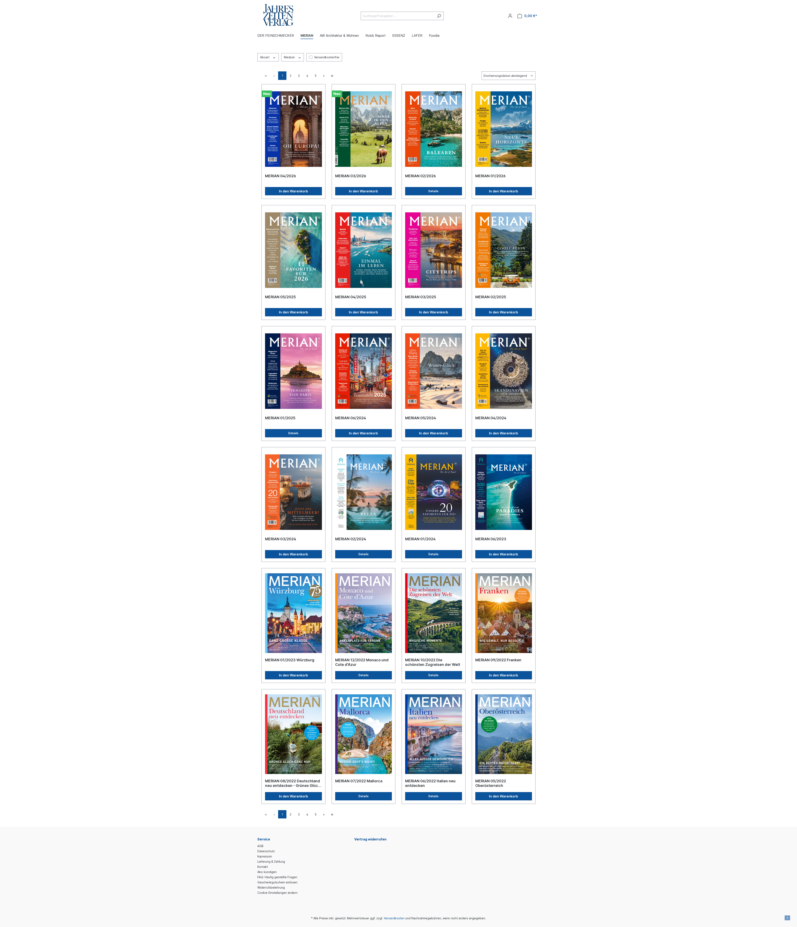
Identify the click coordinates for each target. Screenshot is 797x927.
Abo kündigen (267, 872)
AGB (260, 846)
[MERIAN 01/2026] (503, 129)
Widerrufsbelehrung (271, 887)
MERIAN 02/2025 (490, 297)
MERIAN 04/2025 (350, 297)
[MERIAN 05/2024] (433, 371)
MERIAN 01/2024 (420, 539)
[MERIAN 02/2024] (363, 492)
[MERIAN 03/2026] (363, 129)
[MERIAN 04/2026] (293, 129)
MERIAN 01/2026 (490, 176)
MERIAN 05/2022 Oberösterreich (490, 783)
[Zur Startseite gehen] (278, 15)
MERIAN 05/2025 (280, 297)
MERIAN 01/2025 (280, 418)
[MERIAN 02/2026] (433, 129)
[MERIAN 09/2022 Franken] (503, 613)
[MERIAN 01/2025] (293, 371)
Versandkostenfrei (326, 57)
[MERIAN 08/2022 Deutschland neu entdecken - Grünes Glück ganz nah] (293, 734)
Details (433, 191)
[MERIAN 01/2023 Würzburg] (293, 613)
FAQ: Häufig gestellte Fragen (277, 877)
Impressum (264, 856)
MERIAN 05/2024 (420, 418)
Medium (290, 57)
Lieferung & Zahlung (271, 861)
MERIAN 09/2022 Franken (498, 660)
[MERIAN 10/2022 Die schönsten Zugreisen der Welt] (433, 613)
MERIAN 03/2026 (350, 176)
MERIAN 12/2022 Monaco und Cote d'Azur (362, 662)
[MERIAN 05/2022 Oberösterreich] (503, 734)
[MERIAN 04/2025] (363, 250)
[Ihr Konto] (510, 16)
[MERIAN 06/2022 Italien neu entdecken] (433, 734)
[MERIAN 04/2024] (503, 371)
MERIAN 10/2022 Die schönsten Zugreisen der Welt (432, 662)
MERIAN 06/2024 (350, 418)
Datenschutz (266, 851)
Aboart (265, 57)
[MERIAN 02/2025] (503, 250)
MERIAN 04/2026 (280, 176)
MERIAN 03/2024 (280, 539)
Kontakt (262, 866)
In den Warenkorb (293, 191)
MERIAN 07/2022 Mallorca (358, 781)
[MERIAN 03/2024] (293, 492)
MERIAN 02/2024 (350, 539)
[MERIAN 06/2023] (503, 492)
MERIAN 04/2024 (490, 418)
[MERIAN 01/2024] (433, 492)
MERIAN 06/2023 (490, 539)
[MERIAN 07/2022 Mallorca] (363, 734)
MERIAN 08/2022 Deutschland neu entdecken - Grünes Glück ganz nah (292, 783)
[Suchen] (439, 16)
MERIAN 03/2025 (420, 297)
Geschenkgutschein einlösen (277, 882)
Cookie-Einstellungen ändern (277, 892)
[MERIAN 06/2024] (363, 371)
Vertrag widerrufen (370, 839)
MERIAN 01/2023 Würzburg (289, 660)
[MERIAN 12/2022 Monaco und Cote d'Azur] (363, 613)
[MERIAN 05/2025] (293, 250)
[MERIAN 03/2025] (433, 250)
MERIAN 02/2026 (420, 176)
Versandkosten (394, 918)
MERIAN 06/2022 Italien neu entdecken (430, 783)
